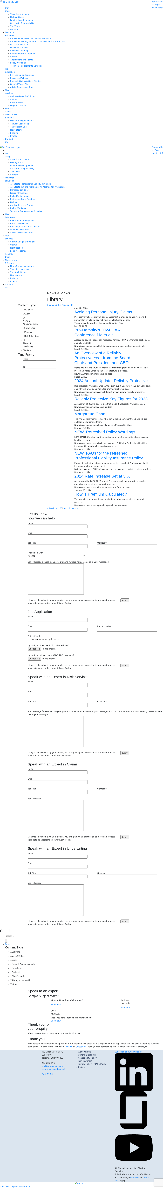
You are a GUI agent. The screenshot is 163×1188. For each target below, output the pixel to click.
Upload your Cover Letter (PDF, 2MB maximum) (51, 655)
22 (70, 508)
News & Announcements (30, 322)
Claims (81, 1067)
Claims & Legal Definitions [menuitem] (22, 96)
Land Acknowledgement (53, 1069)
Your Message (34, 798)
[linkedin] (134, 1072)
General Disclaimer (87, 1055)
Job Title (32, 543)
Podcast (28, 332)
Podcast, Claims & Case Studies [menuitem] (25, 81)
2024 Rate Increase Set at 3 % (102, 476)
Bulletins (29, 309)
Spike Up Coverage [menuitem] (19, 50)
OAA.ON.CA (47, 1074)
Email (30, 533)
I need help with (35, 552)
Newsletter (30, 328)
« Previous (52, 508)
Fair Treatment (85, 1061)
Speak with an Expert (22, 1186)
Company (102, 543)
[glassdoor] (134, 1109)
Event (27, 313)
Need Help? (157, 7)
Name (30, 523)
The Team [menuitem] (15, 26)
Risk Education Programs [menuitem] (22, 75)
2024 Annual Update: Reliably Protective (111, 380)
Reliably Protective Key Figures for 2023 (111, 399)
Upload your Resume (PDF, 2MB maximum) (48, 645)
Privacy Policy (134, 1177)
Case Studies (18, 956)
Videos (28, 350)
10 (64, 508)
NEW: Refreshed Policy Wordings (104, 432)
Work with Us (84, 1051)
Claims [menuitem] (13, 56)
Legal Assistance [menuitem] (18, 105)
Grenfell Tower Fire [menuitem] (19, 84)
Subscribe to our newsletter (128, 1051)
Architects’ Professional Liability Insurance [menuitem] (30, 38)
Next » (75, 508)
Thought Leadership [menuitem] (19, 123)
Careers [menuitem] (14, 29)
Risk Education (32, 336)
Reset (7, 944)
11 (66, 508)
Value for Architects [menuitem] (19, 14)
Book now (56, 1004)
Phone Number (104, 626)
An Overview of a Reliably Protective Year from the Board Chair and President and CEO (102, 358)
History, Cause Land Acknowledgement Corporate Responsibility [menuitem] (22, 20)
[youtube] (134, 1147)
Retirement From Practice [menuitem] (22, 53)
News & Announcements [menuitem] (21, 120)
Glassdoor (80, 1046)
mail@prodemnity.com (52, 1066)
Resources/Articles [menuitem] (19, 78)
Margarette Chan (89, 414)
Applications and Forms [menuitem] (21, 59)
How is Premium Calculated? (100, 494)
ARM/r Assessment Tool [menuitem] (21, 87)
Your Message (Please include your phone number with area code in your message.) (68, 562)
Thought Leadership (28, 344)
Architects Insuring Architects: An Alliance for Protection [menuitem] (37, 41)
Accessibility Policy (87, 1058)
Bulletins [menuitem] (14, 133)
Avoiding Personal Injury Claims (103, 312)
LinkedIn (68, 1046)
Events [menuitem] (13, 136)
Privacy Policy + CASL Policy (92, 1064)
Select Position (35, 636)
